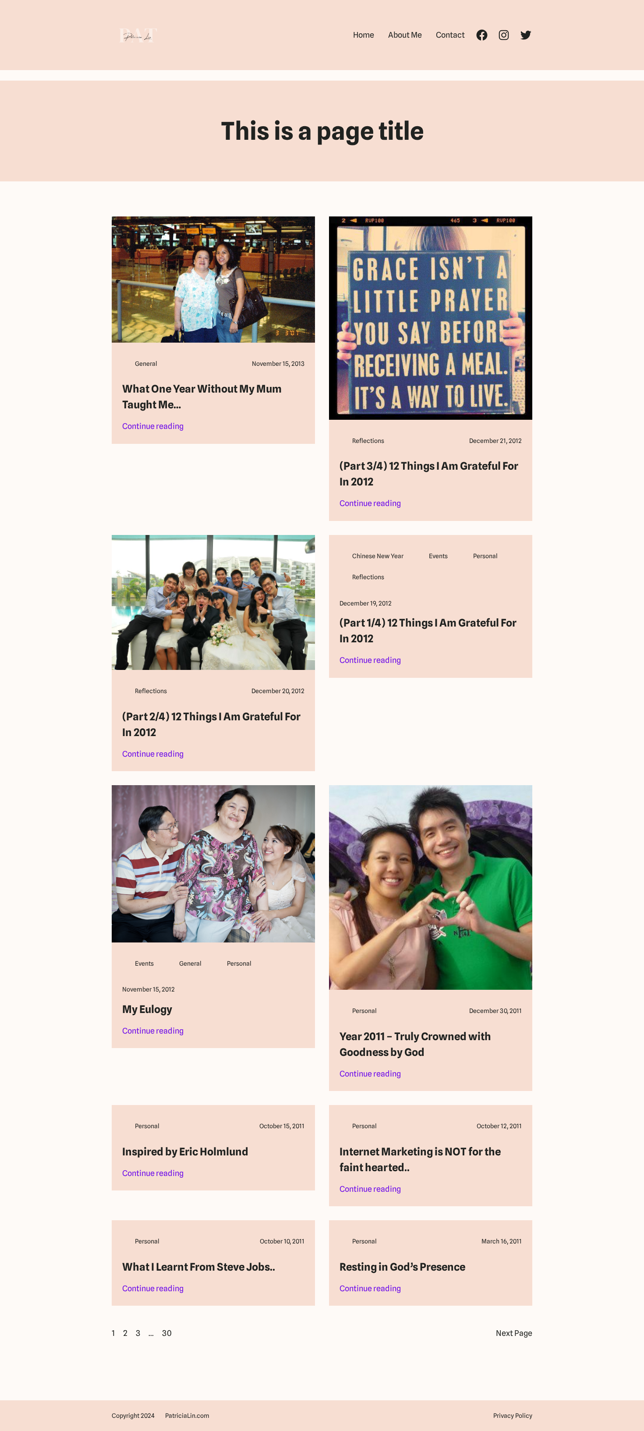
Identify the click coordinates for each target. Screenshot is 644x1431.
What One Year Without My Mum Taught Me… (202, 397)
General (146, 363)
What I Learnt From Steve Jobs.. (198, 1267)
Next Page (514, 1333)
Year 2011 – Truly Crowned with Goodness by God (415, 1044)
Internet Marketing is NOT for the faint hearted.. (420, 1159)
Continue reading (153, 427)
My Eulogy (147, 1009)
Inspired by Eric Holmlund (185, 1151)
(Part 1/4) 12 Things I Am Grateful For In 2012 (428, 630)
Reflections (368, 440)
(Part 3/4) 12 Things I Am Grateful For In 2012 (429, 474)
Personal (485, 556)
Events (438, 556)
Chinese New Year (377, 556)
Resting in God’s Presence (402, 1267)
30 (167, 1333)
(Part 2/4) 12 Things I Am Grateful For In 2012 (211, 724)
